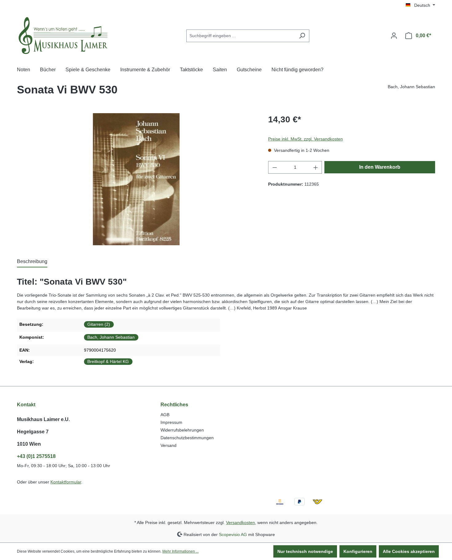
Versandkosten (240, 522)
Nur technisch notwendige (305, 551)
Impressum (171, 422)
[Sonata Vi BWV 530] (136, 179)
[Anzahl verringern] (274, 167)
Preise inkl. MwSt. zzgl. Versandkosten (305, 138)
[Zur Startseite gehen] (63, 34)
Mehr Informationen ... (180, 551)
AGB (165, 414)
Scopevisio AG (233, 534)
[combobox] (240, 36)
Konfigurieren (357, 551)
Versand (168, 445)
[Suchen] (302, 36)
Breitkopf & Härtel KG (108, 361)
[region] (136, 179)
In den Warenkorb (379, 167)
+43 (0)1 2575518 (36, 456)
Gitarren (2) (98, 324)
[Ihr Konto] (394, 36)
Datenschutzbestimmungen (187, 437)
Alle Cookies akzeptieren (409, 551)
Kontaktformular (65, 481)
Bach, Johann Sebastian (111, 337)
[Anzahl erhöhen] (315, 167)
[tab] (32, 261)
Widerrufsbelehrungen (182, 430)
